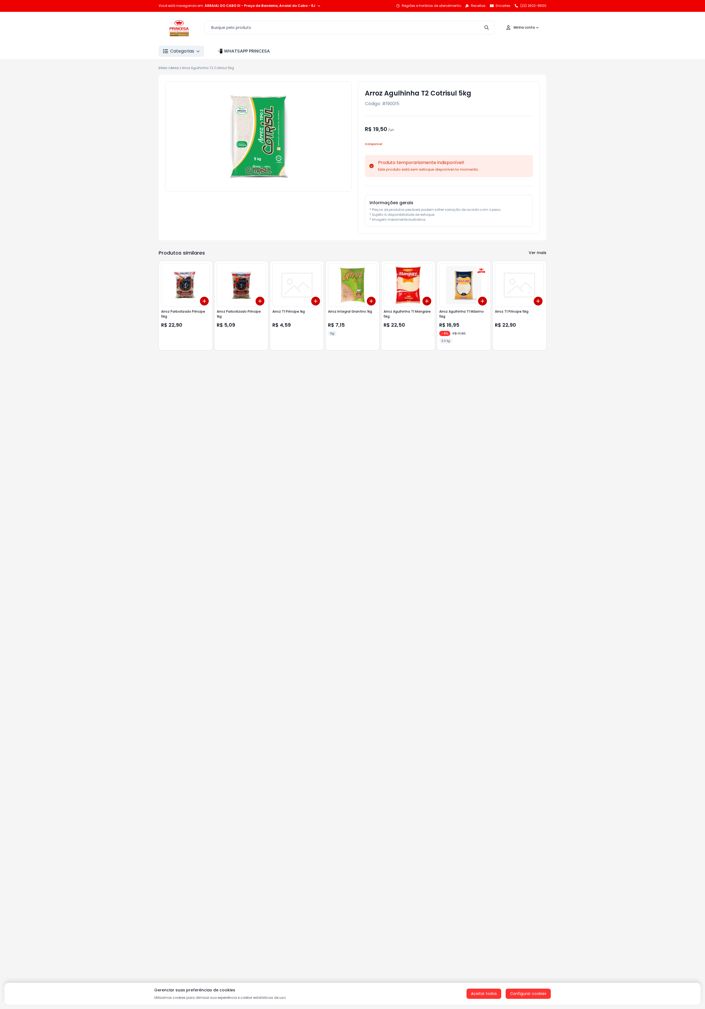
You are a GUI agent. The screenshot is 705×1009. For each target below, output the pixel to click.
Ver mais (537, 252)
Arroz (174, 68)
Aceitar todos (484, 993)
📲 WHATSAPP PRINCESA (243, 51)
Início (163, 68)
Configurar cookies (528, 993)
